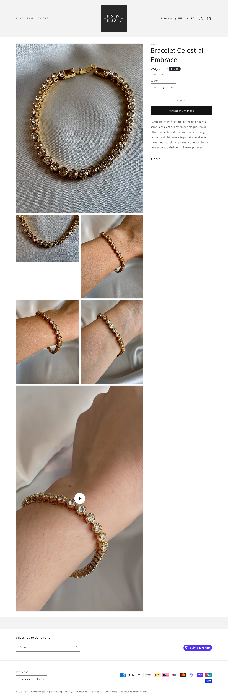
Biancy (26, 692)
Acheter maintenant (181, 110)
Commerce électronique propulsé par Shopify (51, 692)
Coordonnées (111, 691)
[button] (193, 18)
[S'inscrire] (76, 647)
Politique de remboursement (134, 691)
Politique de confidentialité (89, 691)
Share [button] (157, 158)
